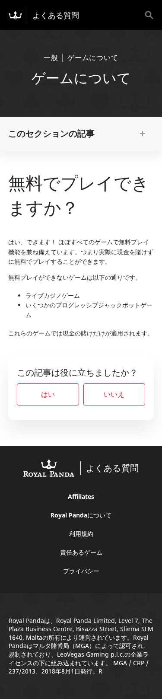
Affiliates (81, 496)
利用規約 (81, 534)
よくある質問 (55, 15)
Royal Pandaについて (81, 515)
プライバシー (81, 571)
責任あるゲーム (81, 552)
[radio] (48, 394)
